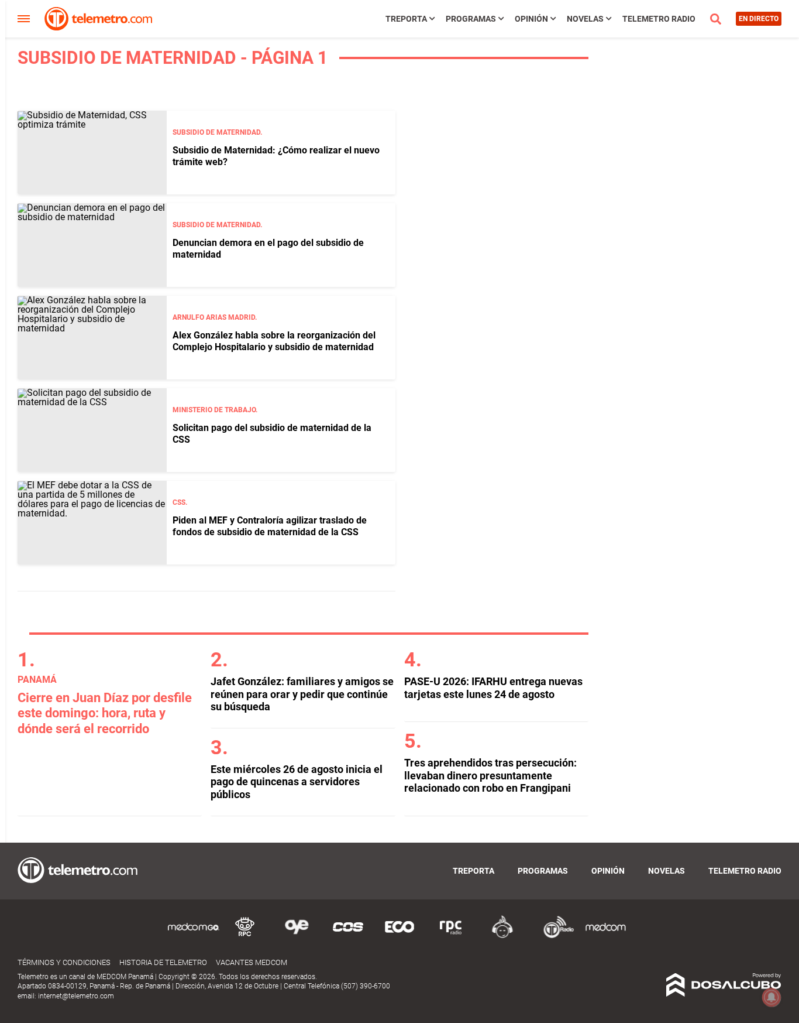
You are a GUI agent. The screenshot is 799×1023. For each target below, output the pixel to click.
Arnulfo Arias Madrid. (215, 317)
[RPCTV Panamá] (245, 936)
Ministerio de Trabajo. (215, 410)
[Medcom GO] (193, 936)
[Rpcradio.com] (451, 936)
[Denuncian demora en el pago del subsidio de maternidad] (92, 245)
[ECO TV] (399, 936)
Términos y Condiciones (64, 962)
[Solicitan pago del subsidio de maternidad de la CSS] (92, 430)
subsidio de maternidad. (217, 132)
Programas (471, 19)
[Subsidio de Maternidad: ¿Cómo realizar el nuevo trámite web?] (92, 152)
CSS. (180, 502)
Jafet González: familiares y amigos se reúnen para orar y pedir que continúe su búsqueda (302, 694)
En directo (759, 19)
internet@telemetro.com (76, 996)
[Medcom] (605, 936)
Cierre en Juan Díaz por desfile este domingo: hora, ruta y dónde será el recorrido (105, 713)
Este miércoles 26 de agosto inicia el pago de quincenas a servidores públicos (297, 781)
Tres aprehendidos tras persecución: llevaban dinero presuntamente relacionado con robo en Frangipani (490, 775)
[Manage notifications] (771, 997)
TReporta (406, 19)
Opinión (531, 19)
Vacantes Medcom (251, 962)
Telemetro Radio (658, 19)
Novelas (585, 19)
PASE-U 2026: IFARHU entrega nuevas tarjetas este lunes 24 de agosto (493, 687)
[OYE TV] (296, 936)
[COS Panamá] (348, 936)
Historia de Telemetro (163, 962)
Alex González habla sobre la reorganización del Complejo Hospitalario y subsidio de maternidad (274, 341)
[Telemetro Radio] (554, 936)
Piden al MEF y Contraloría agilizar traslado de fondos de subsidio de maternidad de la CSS (270, 526)
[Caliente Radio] (502, 936)
